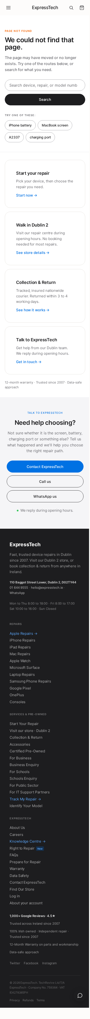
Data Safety (19, 875)
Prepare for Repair (25, 862)
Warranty (17, 868)
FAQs (14, 855)
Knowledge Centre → (28, 841)
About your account (26, 903)
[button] (81, 7)
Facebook (31, 963)
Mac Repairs (20, 654)
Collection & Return (26, 737)
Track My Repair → (25, 799)
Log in (15, 896)
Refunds (28, 1000)
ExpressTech (45, 7)
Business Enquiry (24, 764)
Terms (40, 1000)
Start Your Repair (24, 723)
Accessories (20, 744)
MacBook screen (55, 125)
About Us (17, 827)
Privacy (15, 1000)
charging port (40, 137)
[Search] (71, 7)
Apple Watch (20, 661)
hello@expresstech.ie (47, 587)
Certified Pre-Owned (27, 751)
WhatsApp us (44, 496)
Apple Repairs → (23, 633)
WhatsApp (17, 593)
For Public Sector (24, 785)
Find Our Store (22, 889)
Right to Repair (26, 848)
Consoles (17, 702)
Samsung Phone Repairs (30, 681)
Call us (45, 481)
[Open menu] (8, 7)
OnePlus (17, 695)
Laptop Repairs (22, 674)
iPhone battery (20, 125)
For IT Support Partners (30, 792)
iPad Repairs (20, 647)
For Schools (20, 771)
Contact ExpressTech (45, 466)
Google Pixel (20, 688)
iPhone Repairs (22, 640)
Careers (16, 834)
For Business (20, 758)
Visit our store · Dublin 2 (30, 730)
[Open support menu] (80, 995)
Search (45, 99)
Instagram (49, 963)
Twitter (15, 963)
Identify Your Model (26, 805)
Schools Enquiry (23, 778)
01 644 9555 (19, 587)
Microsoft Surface (25, 667)
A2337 (14, 137)
